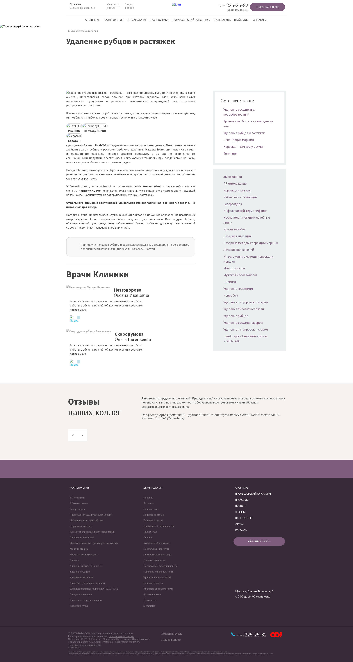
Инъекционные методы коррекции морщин (94, 543)
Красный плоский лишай (157, 577)
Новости (240, 505)
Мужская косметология (83, 30)
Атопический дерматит (156, 543)
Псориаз (148, 497)
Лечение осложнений (238, 249)
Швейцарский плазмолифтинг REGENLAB (94, 588)
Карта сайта (74, 647)
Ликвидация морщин (238, 140)
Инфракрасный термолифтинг (245, 211)
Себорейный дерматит (156, 548)
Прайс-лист (242, 19)
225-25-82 (233, 5)
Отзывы (240, 512)
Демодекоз (149, 600)
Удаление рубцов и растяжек (244, 133)
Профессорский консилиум (191, 19)
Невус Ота (230, 295)
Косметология (113, 19)
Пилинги (229, 282)
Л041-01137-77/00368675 (121, 636)
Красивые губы (234, 229)
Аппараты (260, 19)
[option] (213, 408)
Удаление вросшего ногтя (158, 588)
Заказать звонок (238, 9)
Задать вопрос (171, 639)
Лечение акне (151, 508)
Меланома (149, 605)
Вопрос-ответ (244, 518)
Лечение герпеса (153, 583)
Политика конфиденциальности (84, 645)
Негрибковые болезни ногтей (160, 565)
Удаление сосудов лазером (243, 322)
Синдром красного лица (157, 554)
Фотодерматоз (152, 594)
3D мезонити (232, 177)
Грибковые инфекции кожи (158, 571)
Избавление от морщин (240, 197)
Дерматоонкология (154, 560)
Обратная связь (267, 7)
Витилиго (148, 503)
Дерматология (136, 19)
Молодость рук (234, 268)
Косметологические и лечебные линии (92, 531)
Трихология (150, 531)
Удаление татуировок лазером (245, 302)
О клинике (92, 19)
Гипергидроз (232, 204)
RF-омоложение (235, 183)
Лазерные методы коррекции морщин (250, 243)
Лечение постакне (153, 514)
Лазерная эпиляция (237, 236)
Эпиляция (230, 153)
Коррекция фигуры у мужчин (243, 146)
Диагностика (159, 19)
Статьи (239, 524)
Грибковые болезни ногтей (158, 526)
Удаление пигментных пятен (243, 309)
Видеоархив (222, 19)
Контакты (241, 530)
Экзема (147, 537)
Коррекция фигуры (237, 190)
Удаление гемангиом (238, 288)
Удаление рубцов (235, 316)
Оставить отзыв (171, 633)
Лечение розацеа (153, 520)
